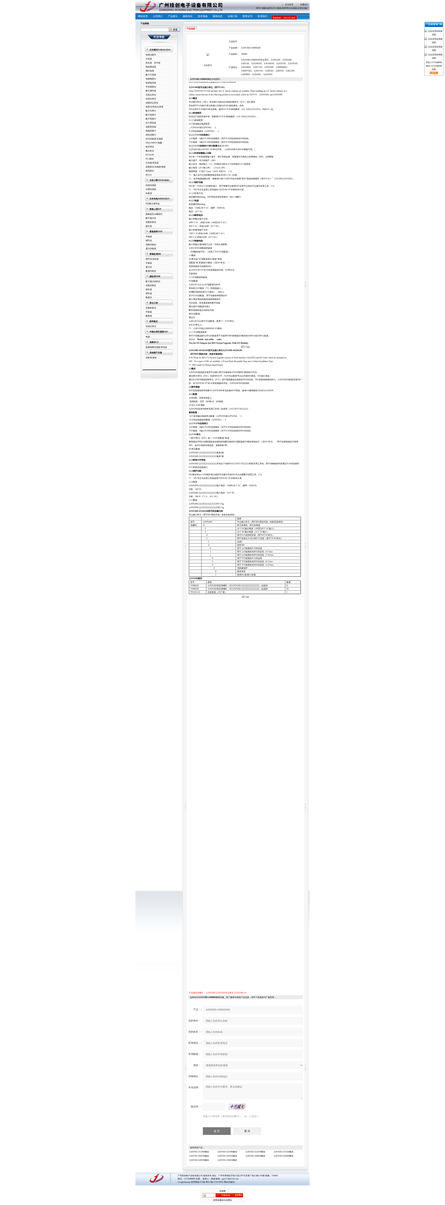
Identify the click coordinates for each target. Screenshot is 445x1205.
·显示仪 (148, 267)
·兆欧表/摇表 (151, 357)
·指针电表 (149, 71)
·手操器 (148, 236)
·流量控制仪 (150, 285)
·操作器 (148, 226)
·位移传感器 (150, 189)
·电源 (147, 337)
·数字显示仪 (150, 218)
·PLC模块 (149, 159)
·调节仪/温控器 (152, 259)
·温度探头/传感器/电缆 (155, 167)
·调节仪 (148, 240)
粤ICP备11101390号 (215, 1182)
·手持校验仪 (150, 87)
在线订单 (232, 16)
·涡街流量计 (150, 135)
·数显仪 (148, 297)
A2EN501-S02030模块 (199, 1156)
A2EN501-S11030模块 (283, 1152)
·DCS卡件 (149, 155)
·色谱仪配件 (150, 55)
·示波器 (148, 59)
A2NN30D (210, 993)
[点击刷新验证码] (237, 1107)
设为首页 (289, 4)
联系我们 (262, 16)
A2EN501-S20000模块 (283, 1156)
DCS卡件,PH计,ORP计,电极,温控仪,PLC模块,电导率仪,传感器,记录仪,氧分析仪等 (273, 8)
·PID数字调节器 (152, 203)
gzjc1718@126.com (230, 1179)
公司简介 (158, 16)
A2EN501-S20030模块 (199, 1160)
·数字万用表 (150, 75)
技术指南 (203, 16)
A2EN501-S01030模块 (227, 1156)
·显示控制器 (150, 248)
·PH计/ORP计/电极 (153, 143)
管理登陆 (195, 1182)
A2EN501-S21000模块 (227, 1152)
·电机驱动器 (150, 67)
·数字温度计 (150, 115)
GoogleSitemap (184, 1182)
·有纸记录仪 (150, 99)
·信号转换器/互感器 (154, 139)
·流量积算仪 (150, 222)
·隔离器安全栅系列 (153, 214)
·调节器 (148, 293)
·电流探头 (149, 171)
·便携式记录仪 (151, 103)
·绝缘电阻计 (150, 79)
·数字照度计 (150, 119)
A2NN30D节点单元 (225, 993)
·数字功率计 (150, 111)
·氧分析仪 (149, 151)
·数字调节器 (150, 91)
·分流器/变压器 (152, 163)
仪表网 (222, 1191)
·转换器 (148, 193)
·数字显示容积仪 (152, 281)
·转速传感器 (150, 185)
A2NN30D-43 (240, 993)
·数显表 (148, 316)
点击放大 (208, 65)
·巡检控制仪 (150, 244)
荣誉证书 (247, 16)
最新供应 (188, 16)
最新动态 (217, 16)
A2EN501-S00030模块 (255, 1156)
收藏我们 (304, 4)
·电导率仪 (149, 147)
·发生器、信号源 (152, 63)
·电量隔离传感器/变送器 (156, 347)
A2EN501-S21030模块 (255, 1152)
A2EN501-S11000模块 (199, 1152)
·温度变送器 (150, 127)
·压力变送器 (150, 123)
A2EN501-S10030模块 (227, 1160)
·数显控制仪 (150, 271)
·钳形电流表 (150, 83)
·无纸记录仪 (150, 95)
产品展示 (173, 16)
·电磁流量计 (150, 131)
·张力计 (148, 175)
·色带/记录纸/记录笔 (154, 107)
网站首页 (143, 16)
